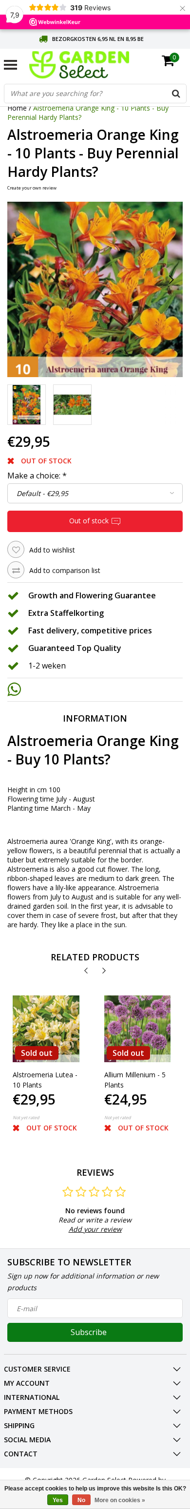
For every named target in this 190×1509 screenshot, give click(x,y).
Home (17, 108)
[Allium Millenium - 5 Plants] (137, 1028)
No (81, 1500)
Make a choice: (37, 475)
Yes (58, 1500)
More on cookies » (120, 1500)
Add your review (95, 1229)
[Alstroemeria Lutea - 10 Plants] (46, 1028)
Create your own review (32, 188)
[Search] (176, 93)
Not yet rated (26, 1117)
